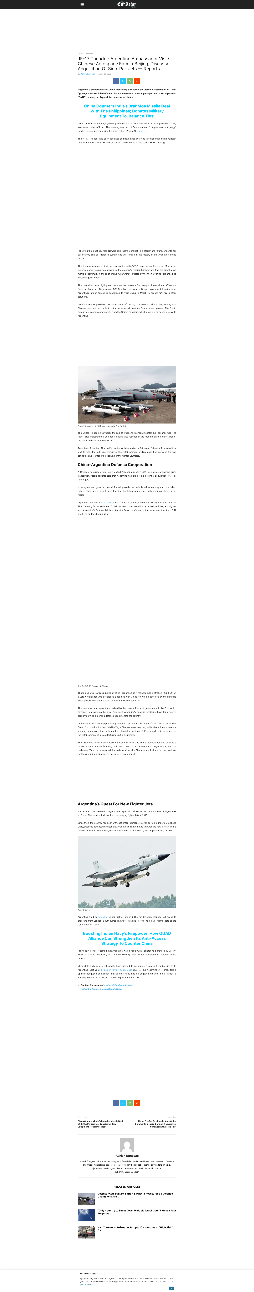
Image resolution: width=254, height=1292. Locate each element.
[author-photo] (127, 1151)
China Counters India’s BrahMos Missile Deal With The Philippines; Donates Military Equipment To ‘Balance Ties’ (127, 111)
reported (141, 131)
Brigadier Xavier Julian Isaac (116, 969)
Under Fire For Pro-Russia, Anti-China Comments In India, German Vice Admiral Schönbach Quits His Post (155, 1124)
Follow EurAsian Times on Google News (101, 989)
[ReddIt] (137, 81)
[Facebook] (116, 81)
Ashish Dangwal (88, 74)
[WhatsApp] (130, 81)
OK (172, 1288)
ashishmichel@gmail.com (118, 985)
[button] (82, 4)
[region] (127, 31)
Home (80, 53)
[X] (123, 81)
